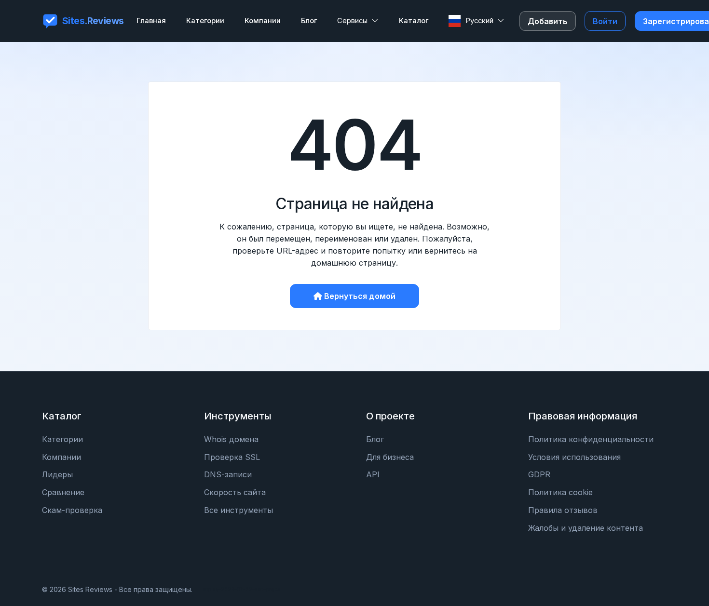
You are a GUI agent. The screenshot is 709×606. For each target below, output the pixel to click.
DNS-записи (228, 474)
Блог (375, 439)
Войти (605, 21)
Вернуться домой (359, 296)
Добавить (548, 21)
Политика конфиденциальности (591, 439)
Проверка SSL (232, 457)
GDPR (539, 474)
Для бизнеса (390, 457)
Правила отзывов (563, 510)
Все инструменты (238, 510)
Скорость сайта (235, 492)
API (373, 474)
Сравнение (63, 492)
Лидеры (57, 474)
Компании (61, 457)
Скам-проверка (72, 510)
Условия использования (574, 457)
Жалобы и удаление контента (585, 528)
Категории (62, 439)
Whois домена (231, 439)
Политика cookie (560, 492)
